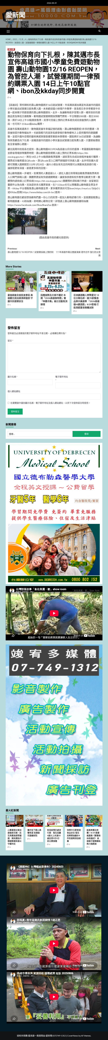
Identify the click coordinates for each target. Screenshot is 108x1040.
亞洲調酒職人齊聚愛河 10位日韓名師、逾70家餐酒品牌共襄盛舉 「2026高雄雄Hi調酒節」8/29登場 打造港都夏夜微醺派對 (86, 301)
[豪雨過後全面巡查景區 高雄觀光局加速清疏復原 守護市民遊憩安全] (21, 281)
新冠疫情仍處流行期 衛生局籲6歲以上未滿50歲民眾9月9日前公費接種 (54, 835)
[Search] (99, 31)
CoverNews (72, 1035)
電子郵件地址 (61, 378)
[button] (8, 31)
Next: (78, 252)
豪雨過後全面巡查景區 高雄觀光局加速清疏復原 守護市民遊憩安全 (20, 298)
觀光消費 (11, 49)
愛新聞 (15, 15)
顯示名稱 (12, 376)
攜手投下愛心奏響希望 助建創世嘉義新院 (34, 833)
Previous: (30, 250)
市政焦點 (11, 824)
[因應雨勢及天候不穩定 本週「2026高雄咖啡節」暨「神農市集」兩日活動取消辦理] (54, 281)
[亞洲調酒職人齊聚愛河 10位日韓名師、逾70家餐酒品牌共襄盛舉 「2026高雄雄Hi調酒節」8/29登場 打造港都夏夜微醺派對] (87, 281)
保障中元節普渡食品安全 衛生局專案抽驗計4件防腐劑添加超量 (74, 835)
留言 (10, 340)
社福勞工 (31, 824)
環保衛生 (51, 824)
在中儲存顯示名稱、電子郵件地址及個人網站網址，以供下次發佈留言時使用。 (50, 403)
